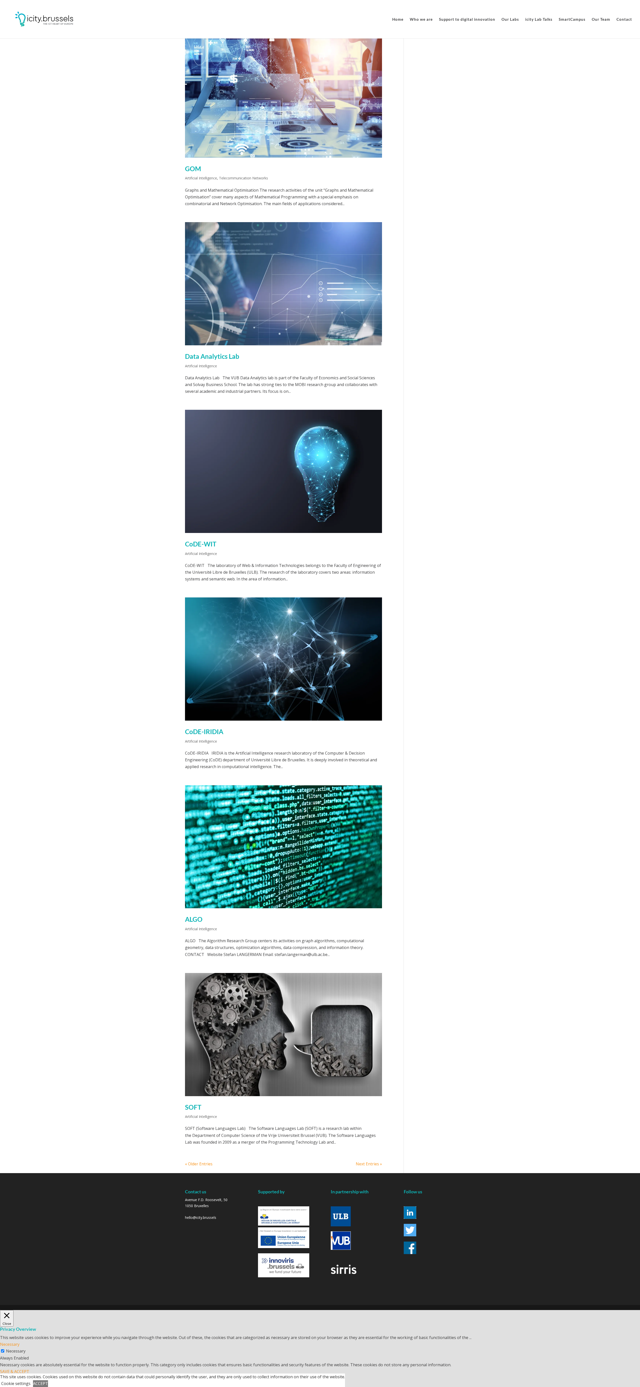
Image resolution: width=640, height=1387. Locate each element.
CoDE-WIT (200, 544)
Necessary (16, 1351)
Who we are (421, 19)
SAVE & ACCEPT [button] (14, 1371)
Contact (624, 19)
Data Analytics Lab (212, 356)
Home (398, 19)
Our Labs (510, 19)
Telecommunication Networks (243, 178)
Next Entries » (369, 1164)
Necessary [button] (10, 1344)
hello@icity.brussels (200, 1217)
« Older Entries (198, 1164)
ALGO (193, 919)
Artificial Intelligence (201, 178)
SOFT (193, 1107)
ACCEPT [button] (40, 1383)
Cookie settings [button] (15, 1383)
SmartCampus (572, 19)
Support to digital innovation (467, 19)
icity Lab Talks (538, 19)
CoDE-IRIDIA (204, 732)
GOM (193, 169)
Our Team (601, 19)
